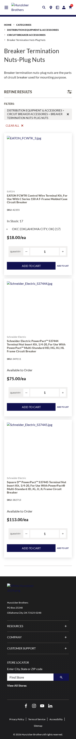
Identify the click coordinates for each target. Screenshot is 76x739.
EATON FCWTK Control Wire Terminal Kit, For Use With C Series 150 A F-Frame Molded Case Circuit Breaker (37, 199)
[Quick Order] (57, 7)
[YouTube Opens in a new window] (42, 706)
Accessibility (56, 719)
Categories (23, 24)
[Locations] (50, 7)
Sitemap (38, 725)
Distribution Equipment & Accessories (33, 29)
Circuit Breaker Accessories (26, 34)
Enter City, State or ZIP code (24, 669)
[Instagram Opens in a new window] (34, 706)
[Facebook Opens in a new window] (26, 706)
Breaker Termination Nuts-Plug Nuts (26, 39)
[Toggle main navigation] (6, 7)
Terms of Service (36, 719)
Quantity (15, 251)
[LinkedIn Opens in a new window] (50, 706)
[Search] (61, 677)
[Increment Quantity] (63, 252)
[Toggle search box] (44, 7)
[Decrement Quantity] (26, 252)
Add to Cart (31, 266)
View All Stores (17, 685)
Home (8, 24)
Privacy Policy (16, 719)
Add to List (63, 266)
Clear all (12, 125)
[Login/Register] (63, 7)
